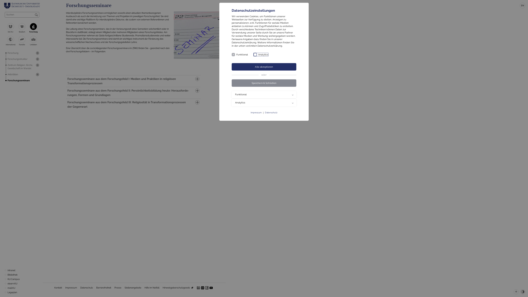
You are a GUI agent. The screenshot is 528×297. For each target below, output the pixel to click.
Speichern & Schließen (264, 83)
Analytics (263, 54)
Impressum (256, 112)
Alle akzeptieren (264, 66)
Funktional (242, 54)
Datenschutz (271, 112)
